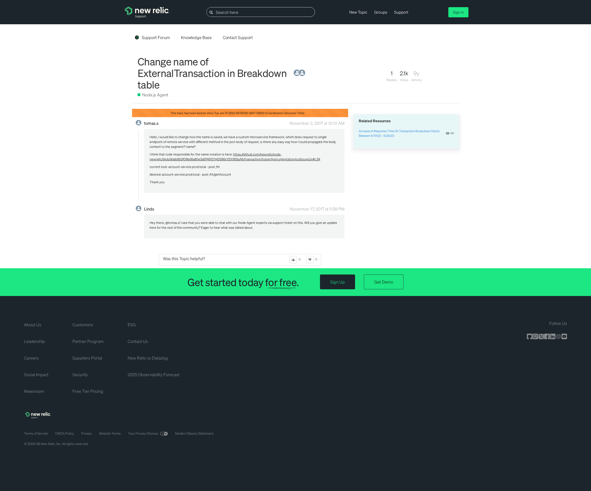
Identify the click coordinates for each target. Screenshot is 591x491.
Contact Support (238, 37)
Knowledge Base (196, 37)
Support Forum (156, 37)
